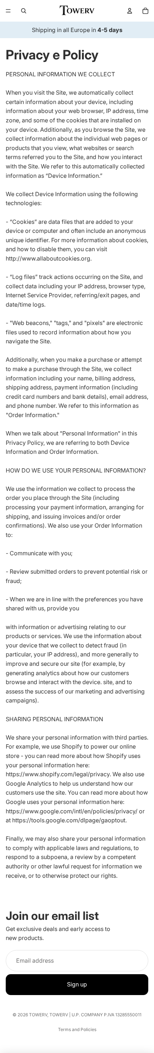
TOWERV (38, 1014)
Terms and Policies (77, 1029)
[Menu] (8, 11)
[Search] (24, 11)
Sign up (77, 984)
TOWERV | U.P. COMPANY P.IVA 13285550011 (95, 1014)
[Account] (130, 11)
